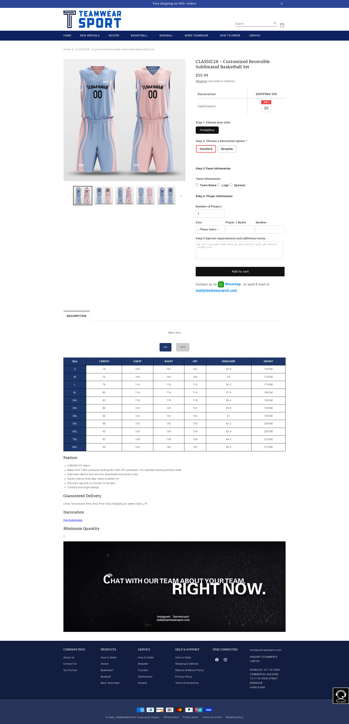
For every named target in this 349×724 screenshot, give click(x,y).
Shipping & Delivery (186, 663)
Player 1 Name (236, 222)
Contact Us (70, 663)
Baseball (106, 676)
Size (199, 222)
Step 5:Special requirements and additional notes (230, 238)
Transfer (143, 670)
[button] (282, 25)
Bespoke (143, 663)
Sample (142, 683)
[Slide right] (181, 195)
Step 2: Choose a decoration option (220, 141)
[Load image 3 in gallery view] (124, 195)
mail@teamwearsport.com (216, 290)
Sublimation (145, 676)
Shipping (201, 81)
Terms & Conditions (187, 683)
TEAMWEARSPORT (126, 717)
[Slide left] (67, 195)
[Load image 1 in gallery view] (82, 195)
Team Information (208, 178)
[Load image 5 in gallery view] (166, 195)
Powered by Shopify (148, 717)
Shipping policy (234, 717)
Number (261, 222)
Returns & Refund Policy (189, 670)
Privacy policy (191, 717)
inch (182, 347)
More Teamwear (110, 683)
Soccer (105, 663)
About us (68, 657)
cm (165, 347)
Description (76, 316)
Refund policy (171, 717)
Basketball (107, 670)
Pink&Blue (207, 130)
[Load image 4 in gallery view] (145, 195)
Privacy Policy (183, 676)
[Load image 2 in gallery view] (103, 195)
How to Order (109, 657)
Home (67, 49)
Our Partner (70, 670)
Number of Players (209, 206)
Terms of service (212, 717)
